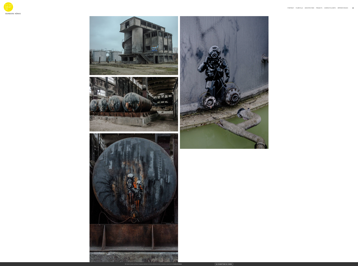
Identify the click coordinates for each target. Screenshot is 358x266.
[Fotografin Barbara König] (12, 8)
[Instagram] (353, 8)
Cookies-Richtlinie (177, 264)
